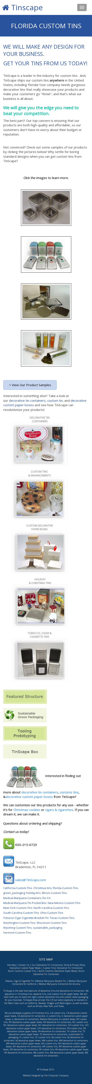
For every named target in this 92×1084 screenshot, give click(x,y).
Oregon (50, 1003)
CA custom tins (57, 1012)
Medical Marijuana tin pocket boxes (57, 1019)
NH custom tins (49, 1043)
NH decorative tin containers (27, 1046)
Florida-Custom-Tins (65, 888)
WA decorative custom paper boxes (66, 1052)
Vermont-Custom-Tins (17, 932)
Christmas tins (41, 1012)
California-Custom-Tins (17, 888)
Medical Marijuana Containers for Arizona (59, 983)
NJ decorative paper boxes (27, 1040)
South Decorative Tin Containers (59, 972)
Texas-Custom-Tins (62, 918)
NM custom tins (50, 1040)
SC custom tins (42, 1037)
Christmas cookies (26, 810)
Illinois (39, 1006)
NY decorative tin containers (57, 1022)
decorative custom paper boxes (29, 796)
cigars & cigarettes (58, 810)
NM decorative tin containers (73, 1040)
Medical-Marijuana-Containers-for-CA (26, 898)
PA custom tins (74, 1028)
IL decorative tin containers (25, 1019)
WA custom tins (41, 1052)
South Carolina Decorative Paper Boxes (57, 970)
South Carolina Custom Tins (22, 970)
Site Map (11, 964)
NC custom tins (80, 1022)
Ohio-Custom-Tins (51, 913)
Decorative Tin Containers (70, 967)
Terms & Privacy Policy (74, 964)
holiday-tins (33, 893)
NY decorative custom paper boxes (25, 1022)
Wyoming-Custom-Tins (17, 928)
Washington (65, 1003)
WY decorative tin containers (24, 1049)
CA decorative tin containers (31, 1015)
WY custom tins (50, 1046)
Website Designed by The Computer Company (45, 1075)
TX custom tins (74, 1031)
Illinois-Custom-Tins (54, 893)
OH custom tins (76, 1025)
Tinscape (26, 7)
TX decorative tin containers (53, 1034)
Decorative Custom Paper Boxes (25, 967)
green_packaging (14, 893)
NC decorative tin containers (52, 1025)
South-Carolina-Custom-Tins (21, 913)
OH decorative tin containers (51, 1028)
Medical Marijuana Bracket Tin (51, 980)
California (32, 1003)
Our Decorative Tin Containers (46, 964)
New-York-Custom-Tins (18, 908)
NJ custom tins (58, 1037)
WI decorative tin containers (18, 1052)
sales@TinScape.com (30, 880)
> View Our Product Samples (30, 385)
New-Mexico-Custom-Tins (64, 903)
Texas (61, 1006)
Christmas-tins (42, 888)
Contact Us (23, 964)
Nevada (42, 1003)
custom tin (55, 400)
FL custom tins (26, 1037)
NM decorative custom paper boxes (23, 1043)
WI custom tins (46, 1049)
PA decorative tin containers (52, 1031)
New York (48, 1006)
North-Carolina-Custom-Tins (51, 908)
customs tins (69, 792)
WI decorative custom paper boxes (71, 1049)
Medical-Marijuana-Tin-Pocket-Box (25, 903)
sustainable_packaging (47, 928)
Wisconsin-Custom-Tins (52, 923)
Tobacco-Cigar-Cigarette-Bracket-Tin (26, 918)
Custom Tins (49, 967)
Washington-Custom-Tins (19, 923)
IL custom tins (53, 1015)
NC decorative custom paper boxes (20, 1025)
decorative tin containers (27, 400)
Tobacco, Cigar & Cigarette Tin (19, 980)
